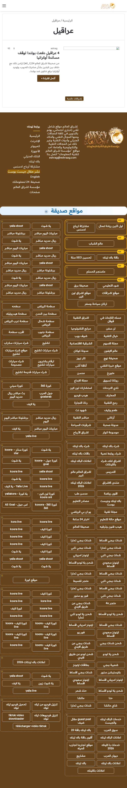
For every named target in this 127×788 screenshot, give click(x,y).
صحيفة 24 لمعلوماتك (26, 181)
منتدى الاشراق (110, 482)
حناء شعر (81, 690)
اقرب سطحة (16, 332)
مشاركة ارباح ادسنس (81, 227)
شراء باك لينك (110, 446)
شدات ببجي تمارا (81, 540)
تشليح (46, 342)
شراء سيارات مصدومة (16, 362)
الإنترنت (35, 141)
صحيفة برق (81, 285)
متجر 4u (111, 603)
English (35, 176)
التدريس (111, 471)
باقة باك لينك (111, 257)
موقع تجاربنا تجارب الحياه (81, 746)
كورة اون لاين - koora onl (46, 495)
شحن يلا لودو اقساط (81, 562)
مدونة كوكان (81, 350)
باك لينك (34, 161)
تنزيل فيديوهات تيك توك (46, 717)
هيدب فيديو (81, 395)
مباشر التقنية (81, 417)
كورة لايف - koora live (46, 625)
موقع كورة (31, 579)
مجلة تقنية (110, 511)
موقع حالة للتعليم (110, 519)
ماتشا (81, 698)
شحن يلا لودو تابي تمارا (81, 615)
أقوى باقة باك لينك (81, 737)
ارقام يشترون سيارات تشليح (46, 362)
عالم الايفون (111, 350)
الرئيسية (68, 20)
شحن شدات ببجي (111, 643)
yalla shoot (16, 225)
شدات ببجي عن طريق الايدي (81, 604)
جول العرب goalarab (46, 394)
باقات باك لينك (81, 453)
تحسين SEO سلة (81, 257)
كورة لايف (46, 529)
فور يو (81, 632)
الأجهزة (35, 151)
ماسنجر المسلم (95, 271)
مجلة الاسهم (110, 343)
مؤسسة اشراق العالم (26, 187)
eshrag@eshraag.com (62, 157)
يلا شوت (46, 225)
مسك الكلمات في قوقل (110, 319)
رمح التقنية (110, 402)
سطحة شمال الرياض (46, 322)
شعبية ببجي (110, 665)
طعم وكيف (110, 410)
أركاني (110, 417)
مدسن (81, 373)
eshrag (54, 48)
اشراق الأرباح (81, 432)
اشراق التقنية (81, 317)
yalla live (31, 436)
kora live (16, 521)
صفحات (35, 192)
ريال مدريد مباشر (46, 240)
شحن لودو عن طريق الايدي (81, 655)
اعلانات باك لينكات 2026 (31, 662)
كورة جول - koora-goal (46, 462)
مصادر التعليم (81, 501)
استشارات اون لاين (81, 387)
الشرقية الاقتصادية (81, 343)
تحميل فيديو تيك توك (16, 706)
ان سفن (110, 328)
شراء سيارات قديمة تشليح (31, 372)
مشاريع (80, 755)
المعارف (111, 395)
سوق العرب (111, 730)
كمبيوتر (35, 146)
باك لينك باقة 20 (81, 730)
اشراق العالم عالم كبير (81, 473)
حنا (111, 698)
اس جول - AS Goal (16, 504)
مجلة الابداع (81, 380)
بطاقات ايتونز (81, 665)
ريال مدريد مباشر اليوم (46, 419)
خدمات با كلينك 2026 (111, 746)
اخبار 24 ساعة (81, 519)
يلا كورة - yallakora (16, 493)
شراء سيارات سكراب (16, 342)
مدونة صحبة (110, 425)
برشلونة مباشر (16, 233)
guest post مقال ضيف (81, 720)
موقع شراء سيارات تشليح (16, 352)
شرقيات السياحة (81, 425)
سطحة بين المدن (46, 313)
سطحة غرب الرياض (16, 321)
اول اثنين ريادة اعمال (111, 226)
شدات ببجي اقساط (110, 540)
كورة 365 (46, 385)
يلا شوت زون (46, 683)
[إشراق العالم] (108, 5)
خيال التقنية (111, 336)
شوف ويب (81, 336)
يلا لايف (31, 404)
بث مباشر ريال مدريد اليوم (16, 394)
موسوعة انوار (111, 432)
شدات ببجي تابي (81, 547)
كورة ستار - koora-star (16, 451)
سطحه (16, 306)
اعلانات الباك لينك (81, 460)
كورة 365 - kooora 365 (46, 506)
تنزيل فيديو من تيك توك (46, 706)
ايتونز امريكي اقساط (81, 624)
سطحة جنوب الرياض (46, 333)
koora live (16, 471)
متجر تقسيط (81, 580)
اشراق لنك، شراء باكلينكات (111, 462)
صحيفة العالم (81, 526)
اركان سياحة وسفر (96, 303)
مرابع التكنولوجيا (81, 328)
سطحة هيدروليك (16, 313)
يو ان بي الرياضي (81, 511)
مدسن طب (81, 493)
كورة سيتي (16, 385)
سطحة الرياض (46, 306)
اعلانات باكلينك (96, 770)
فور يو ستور (81, 595)
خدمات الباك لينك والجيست (110, 720)
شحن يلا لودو (111, 654)
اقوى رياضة (111, 493)
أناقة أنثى (81, 365)
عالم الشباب (96, 243)
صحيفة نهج (111, 358)
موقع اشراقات (110, 293)
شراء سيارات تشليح (46, 350)
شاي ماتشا (110, 705)
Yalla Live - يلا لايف (16, 486)
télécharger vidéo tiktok (31, 726)
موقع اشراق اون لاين (81, 294)
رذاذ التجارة (81, 402)
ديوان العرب (111, 755)
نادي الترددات (111, 387)
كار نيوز (81, 358)
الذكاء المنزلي (31, 156)
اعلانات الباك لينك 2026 (81, 484)
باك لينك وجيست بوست (110, 502)
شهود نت (80, 410)
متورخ (110, 373)
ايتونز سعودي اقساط (111, 564)
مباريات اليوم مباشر (46, 233)
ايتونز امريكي (81, 555)
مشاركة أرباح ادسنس (26, 166)
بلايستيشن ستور (111, 672)
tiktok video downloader (16, 717)
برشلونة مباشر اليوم (16, 417)
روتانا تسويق (110, 380)
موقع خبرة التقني (110, 365)
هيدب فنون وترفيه (111, 526)
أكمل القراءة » (48, 78)
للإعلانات (7, 782)
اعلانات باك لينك (110, 763)
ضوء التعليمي (111, 285)
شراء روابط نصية (111, 453)
